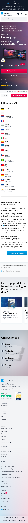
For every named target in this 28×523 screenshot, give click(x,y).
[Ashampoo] (7, 380)
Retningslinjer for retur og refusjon (11, 477)
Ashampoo (5, 509)
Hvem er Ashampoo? (7, 428)
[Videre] (25, 310)
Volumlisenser (5, 449)
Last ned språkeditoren (18, 253)
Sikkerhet (3, 414)
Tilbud (4, 493)
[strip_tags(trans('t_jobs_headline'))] (18, 396)
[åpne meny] (25, 14)
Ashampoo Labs (5, 434)
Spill (2, 416)
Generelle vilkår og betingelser (9, 466)
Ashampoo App (5, 498)
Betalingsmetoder (6, 474)
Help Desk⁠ (4, 484)
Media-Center (5, 457)
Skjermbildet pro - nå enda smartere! (13, 6)
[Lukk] (26, 1)
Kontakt (3, 439)
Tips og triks (4, 504)
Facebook (13, 520)
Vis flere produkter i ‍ (16, 91)
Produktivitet (5, 411)
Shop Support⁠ (5, 486)
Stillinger (3, 436)
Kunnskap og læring (6, 422)
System (3, 408)
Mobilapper (4, 419)
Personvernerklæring (7, 469)
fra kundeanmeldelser (18, 86)
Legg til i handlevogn (15, 71)
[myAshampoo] (18, 14)
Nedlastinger (4, 496)
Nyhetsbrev (4, 507)
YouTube (22, 520)
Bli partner (4, 454)
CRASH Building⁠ (6, 442)
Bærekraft (4, 431)
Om (2, 463)
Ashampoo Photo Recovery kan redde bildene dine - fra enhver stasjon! (10, 317)
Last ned (15, 75)
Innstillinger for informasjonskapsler (11, 471)
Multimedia (4, 405)
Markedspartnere (6, 451)
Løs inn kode (4, 501)
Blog (5, 520)
